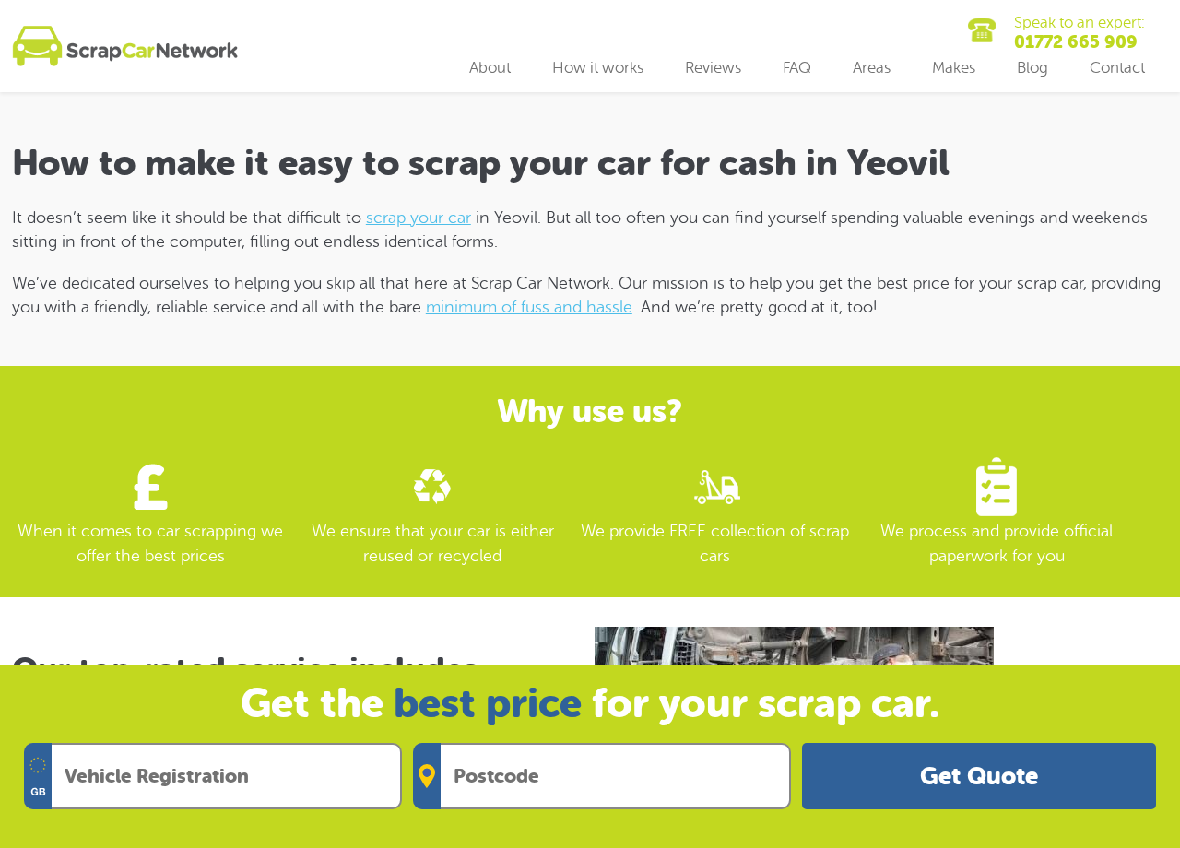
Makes (953, 68)
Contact (1117, 68)
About (490, 68)
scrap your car (418, 217)
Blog (1032, 68)
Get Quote (979, 776)
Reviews (713, 68)
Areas (872, 68)
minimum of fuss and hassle (529, 307)
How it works (597, 68)
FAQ (797, 68)
